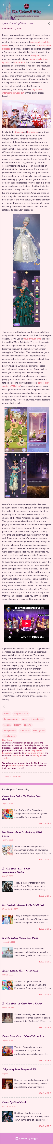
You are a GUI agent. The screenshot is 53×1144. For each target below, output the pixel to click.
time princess (10, 730)
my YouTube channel (34, 753)
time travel (25, 730)
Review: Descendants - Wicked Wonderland (23, 1036)
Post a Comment (13, 776)
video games (39, 730)
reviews (27, 725)
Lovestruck (32, 132)
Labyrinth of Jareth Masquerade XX (19, 1069)
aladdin (7, 713)
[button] (49, 24)
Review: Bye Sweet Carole (14, 1102)
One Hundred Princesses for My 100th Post (23, 904)
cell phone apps (21, 713)
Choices (19, 132)
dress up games (11, 719)
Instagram (38, 755)
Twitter (5, 758)
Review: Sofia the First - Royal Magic (20, 970)
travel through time (32, 339)
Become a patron (16, 765)
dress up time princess (32, 719)
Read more (44, 823)
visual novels (36, 59)
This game (36, 55)
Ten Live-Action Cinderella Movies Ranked (22, 1003)
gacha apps (19, 62)
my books (16, 755)
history (17, 725)
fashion (7, 725)
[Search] (49, 5)
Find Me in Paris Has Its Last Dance (20, 937)
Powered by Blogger (28, 1138)
